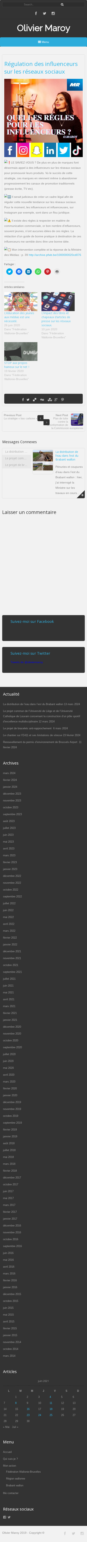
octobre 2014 (10, 1348)
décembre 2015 (12, 1294)
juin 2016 (8, 1252)
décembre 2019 (12, 1102)
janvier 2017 (10, 1218)
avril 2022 (8, 923)
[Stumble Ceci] (49, 400)
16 (28, 1409)
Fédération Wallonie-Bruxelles (23, 1471)
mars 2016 (9, 1273)
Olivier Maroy (43, 28)
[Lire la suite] (81, 494)
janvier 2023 (10, 869)
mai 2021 (8, 992)
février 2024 (10, 779)
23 (28, 1415)
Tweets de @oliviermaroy (27, 662)
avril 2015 (8, 1321)
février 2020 (10, 1088)
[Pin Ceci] (62, 400)
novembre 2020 (12, 1033)
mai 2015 (8, 1314)
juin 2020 (8, 1061)
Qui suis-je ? (10, 1458)
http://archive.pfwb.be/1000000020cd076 (55, 254)
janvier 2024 (10, 786)
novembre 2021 (12, 958)
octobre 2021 (10, 965)
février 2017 (10, 1211)
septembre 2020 (12, 1047)
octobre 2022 (10, 889)
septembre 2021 (12, 971)
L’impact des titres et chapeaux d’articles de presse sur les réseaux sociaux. (56, 319)
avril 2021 (8, 999)
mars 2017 (9, 1205)
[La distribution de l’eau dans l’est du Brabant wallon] (43, 469)
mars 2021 (9, 1006)
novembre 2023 (12, 800)
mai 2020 (8, 1067)
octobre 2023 (10, 807)
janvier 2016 (10, 1287)
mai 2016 (8, 1259)
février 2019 (10, 1129)
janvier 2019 (10, 1136)
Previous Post (20, 417)
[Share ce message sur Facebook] (23, 400)
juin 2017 (8, 1191)
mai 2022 (8, 917)
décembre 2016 (12, 1225)
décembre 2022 (12, 875)
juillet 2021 (9, 978)
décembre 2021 (12, 951)
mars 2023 (9, 855)
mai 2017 (8, 1198)
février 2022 (10, 937)
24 (39, 1415)
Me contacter (10, 1493)
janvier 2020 (10, 1095)
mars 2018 (9, 1163)
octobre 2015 (10, 1300)
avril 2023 (8, 848)
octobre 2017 (10, 1184)
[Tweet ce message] (28, 400)
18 (51, 1409)
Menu (45, 42)
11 (51, 1402)
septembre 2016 (12, 1246)
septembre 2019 (12, 1122)
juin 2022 (8, 910)
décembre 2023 (12, 793)
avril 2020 (8, 1074)
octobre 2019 (10, 1115)
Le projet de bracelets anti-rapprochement (27, 728)
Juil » (15, 1426)
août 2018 (9, 1143)
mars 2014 (9, 1355)
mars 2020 (9, 1081)
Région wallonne (15, 1478)
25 (51, 1415)
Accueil (7, 1451)
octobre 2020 (10, 1040)
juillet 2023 (9, 827)
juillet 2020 (9, 1054)
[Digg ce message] (42, 400)
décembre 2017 (12, 1177)
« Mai (6, 1426)
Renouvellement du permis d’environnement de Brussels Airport (40, 742)
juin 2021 (8, 985)
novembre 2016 (12, 1232)
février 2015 (10, 1328)
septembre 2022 (12, 896)
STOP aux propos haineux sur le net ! (16, 365)
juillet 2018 (9, 1150)
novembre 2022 (12, 882)
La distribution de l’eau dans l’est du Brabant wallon (66, 455)
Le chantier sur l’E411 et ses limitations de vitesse (32, 735)
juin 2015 (8, 1307)
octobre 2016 (10, 1239)
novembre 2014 (12, 1342)
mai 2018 (8, 1157)
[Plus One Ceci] (55, 400)
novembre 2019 (12, 1109)
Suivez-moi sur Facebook (32, 621)
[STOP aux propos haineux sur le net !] (20, 351)
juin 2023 (8, 834)
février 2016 (10, 1280)
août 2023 (9, 821)
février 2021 (10, 1013)
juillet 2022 (9, 903)
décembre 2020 (12, 1026)
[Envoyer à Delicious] (34, 400)
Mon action (9, 1465)
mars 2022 (9, 930)
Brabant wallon (14, 1485)
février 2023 (10, 862)
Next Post (65, 422)
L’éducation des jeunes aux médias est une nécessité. (19, 317)
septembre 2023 (12, 814)
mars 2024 (9, 773)
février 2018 (10, 1170)
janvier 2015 (10, 1335)
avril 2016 (8, 1266)
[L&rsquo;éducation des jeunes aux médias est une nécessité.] (20, 301)
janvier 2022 (10, 944)
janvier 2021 (10, 1019)
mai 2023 (8, 841)
